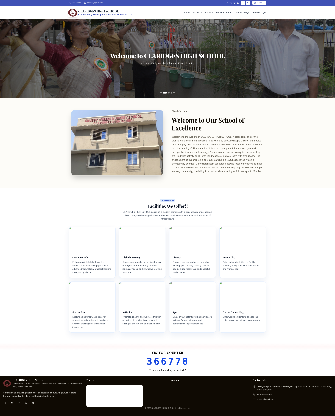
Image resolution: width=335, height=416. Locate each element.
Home (187, 12)
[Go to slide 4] (171, 93)
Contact (209, 12)
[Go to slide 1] (161, 93)
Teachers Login (242, 12)
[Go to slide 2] (163, 93)
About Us (197, 12)
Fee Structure (222, 12)
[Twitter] (238, 3)
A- (243, 3)
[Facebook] (227, 3)
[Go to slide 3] (167, 93)
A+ (248, 3)
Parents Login (259, 12)
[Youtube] (234, 3)
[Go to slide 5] (174, 93)
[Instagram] (231, 3)
